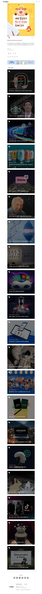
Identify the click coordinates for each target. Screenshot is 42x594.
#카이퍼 (12, 440)
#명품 (14, 264)
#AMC (10, 540)
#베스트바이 (10, 339)
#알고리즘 (15, 214)
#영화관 (12, 540)
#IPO (12, 189)
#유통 (12, 264)
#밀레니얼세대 (19, 565)
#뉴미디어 (12, 88)
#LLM (14, 289)
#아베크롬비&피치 (11, 565)
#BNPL (10, 189)
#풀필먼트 (12, 139)
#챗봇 (14, 189)
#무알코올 (12, 162)
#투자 (9, 214)
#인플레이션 (13, 389)
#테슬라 (13, 314)
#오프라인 (16, 339)
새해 (10, 56)
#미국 (9, 239)
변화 (17, 56)
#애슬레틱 (15, 162)
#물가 (15, 389)
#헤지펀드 (12, 214)
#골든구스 (10, 364)
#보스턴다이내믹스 (16, 314)
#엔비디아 (15, 565)
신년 (8, 56)
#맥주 (9, 162)
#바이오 (14, 239)
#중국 (11, 239)
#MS (12, 289)
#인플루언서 (14, 490)
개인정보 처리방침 (19, 584)
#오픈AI (10, 289)
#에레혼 (10, 490)
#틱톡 (9, 515)
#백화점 (10, 264)
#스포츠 (10, 88)
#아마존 (10, 139)
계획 (12, 56)
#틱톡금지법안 (16, 515)
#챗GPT (12, 465)
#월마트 (15, 139)
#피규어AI (10, 314)
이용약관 (25, 584)
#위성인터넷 (15, 440)
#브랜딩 (15, 364)
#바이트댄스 (12, 515)
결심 (14, 56)
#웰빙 (12, 490)
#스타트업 (15, 88)
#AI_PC (14, 339)
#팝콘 (14, 540)
